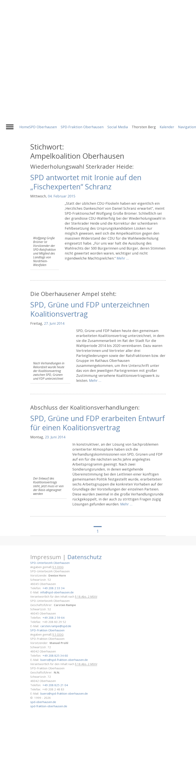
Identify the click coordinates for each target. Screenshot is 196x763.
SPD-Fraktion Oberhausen (47, 630)
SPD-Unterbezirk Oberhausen (50, 563)
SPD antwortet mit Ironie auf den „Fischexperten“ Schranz (85, 181)
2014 (60, 323)
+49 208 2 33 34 (53, 588)
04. (50, 196)
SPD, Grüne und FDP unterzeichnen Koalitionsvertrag (89, 309)
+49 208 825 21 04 (55, 685)
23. (47, 437)
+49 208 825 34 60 (55, 655)
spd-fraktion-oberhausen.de (48, 706)
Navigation (187, 127)
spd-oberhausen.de (43, 702)
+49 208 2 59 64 (53, 617)
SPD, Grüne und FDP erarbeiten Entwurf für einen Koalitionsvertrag (97, 422)
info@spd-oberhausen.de (57, 592)
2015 (71, 196)
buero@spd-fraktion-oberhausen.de (64, 660)
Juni (53, 323)
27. (46, 323)
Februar (60, 196)
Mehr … (123, 258)
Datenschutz (84, 557)
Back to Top (190, 757)
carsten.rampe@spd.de (55, 626)
